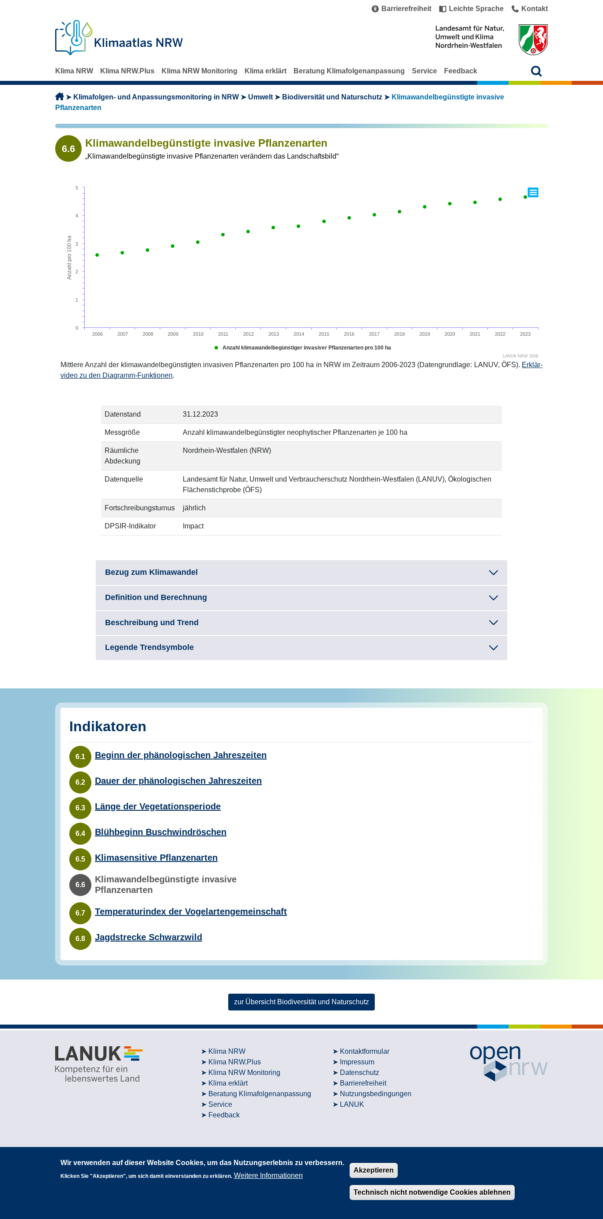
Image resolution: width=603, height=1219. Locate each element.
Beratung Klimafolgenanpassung (349, 71)
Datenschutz (359, 1072)
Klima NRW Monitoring (199, 71)
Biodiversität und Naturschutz (332, 97)
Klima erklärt (265, 71)
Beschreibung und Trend (152, 622)
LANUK (352, 1104)
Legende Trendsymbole (149, 647)
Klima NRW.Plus (127, 71)
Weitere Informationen (268, 1175)
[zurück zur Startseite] (59, 97)
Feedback (460, 71)
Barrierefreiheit (363, 1083)
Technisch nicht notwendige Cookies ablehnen (432, 1192)
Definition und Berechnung (156, 597)
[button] (536, 71)
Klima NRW (74, 71)
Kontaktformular (364, 1051)
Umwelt (260, 97)
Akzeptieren (374, 1170)
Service (424, 71)
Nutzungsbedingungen (375, 1093)
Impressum (357, 1062)
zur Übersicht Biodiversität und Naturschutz (301, 1002)
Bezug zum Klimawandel (151, 572)
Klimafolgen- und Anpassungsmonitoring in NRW (156, 97)
